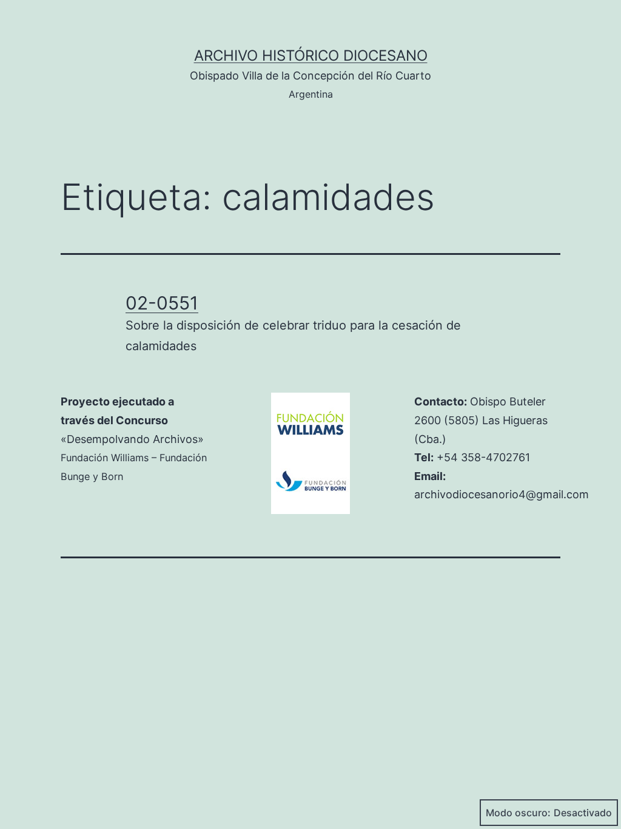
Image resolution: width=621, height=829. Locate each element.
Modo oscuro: (518, 813)
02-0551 (162, 303)
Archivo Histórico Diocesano (311, 55)
